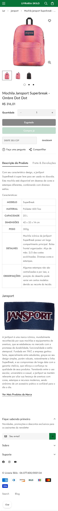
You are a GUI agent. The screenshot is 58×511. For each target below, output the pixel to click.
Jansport (14, 10)
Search (5, 493)
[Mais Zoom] (49, 62)
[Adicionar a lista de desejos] (49, 20)
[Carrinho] (52, 3)
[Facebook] (3, 462)
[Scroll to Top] (53, 495)
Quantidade (8, 112)
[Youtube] (15, 462)
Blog (17, 493)
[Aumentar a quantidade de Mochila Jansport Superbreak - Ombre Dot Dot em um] (52, 112)
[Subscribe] (52, 436)
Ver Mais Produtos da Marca (17, 394)
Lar (3, 10)
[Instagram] (9, 462)
